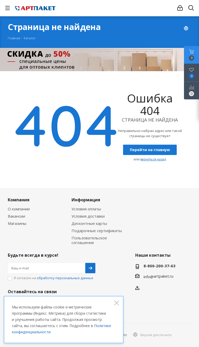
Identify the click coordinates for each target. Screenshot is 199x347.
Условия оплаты (86, 208)
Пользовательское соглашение (89, 240)
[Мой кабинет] (180, 8)
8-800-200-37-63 (159, 265)
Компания (19, 200)
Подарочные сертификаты (97, 230)
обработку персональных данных (65, 278)
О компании (19, 208)
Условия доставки (88, 216)
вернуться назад (153, 159)
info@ (149, 276)
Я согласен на (53, 278)
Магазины (17, 223)
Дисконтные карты (89, 223)
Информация (86, 200)
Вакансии (16, 216)
